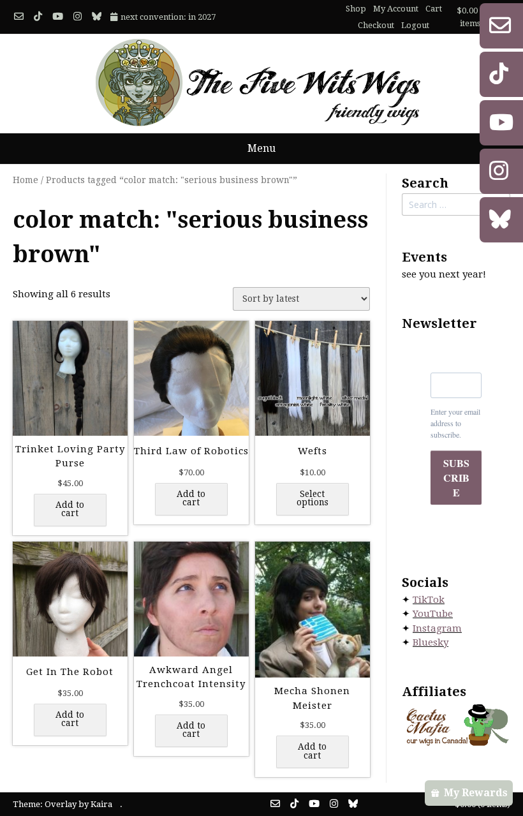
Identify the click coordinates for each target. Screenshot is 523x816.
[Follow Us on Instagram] (77, 17)
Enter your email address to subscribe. (455, 423)
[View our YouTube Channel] (57, 17)
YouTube (433, 613)
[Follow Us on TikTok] (38, 17)
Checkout (376, 25)
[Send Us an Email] (19, 17)
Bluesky (430, 642)
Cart (433, 8)
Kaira (101, 804)
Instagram (437, 628)
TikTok (429, 599)
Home (25, 180)
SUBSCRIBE (456, 478)
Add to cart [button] (69, 509)
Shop (356, 8)
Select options (312, 498)
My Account (395, 8)
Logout (415, 25)
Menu (261, 148)
